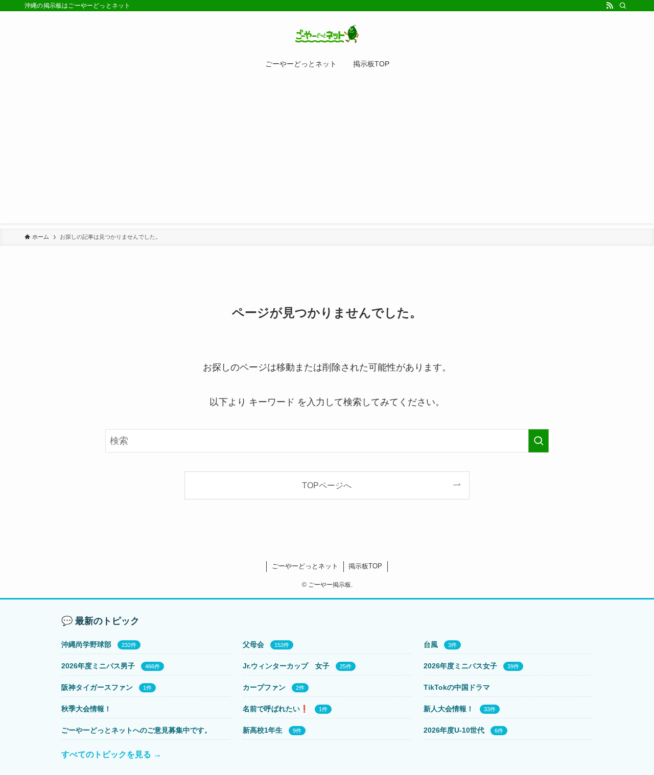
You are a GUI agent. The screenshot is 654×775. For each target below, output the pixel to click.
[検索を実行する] (538, 441)
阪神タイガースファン (97, 687)
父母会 (253, 644)
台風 (431, 644)
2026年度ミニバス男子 (98, 666)
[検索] (622, 5)
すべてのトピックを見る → (111, 754)
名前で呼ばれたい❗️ (276, 709)
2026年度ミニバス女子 (460, 666)
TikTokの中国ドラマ (457, 687)
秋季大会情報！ (86, 709)
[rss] (609, 5)
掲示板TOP (365, 566)
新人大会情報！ (449, 709)
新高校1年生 (263, 730)
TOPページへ (327, 485)
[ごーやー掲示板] (327, 33)
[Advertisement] (327, 152)
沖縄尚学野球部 (86, 644)
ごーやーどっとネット (305, 566)
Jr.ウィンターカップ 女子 (286, 666)
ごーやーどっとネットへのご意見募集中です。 (136, 730)
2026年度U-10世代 (454, 730)
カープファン (264, 687)
